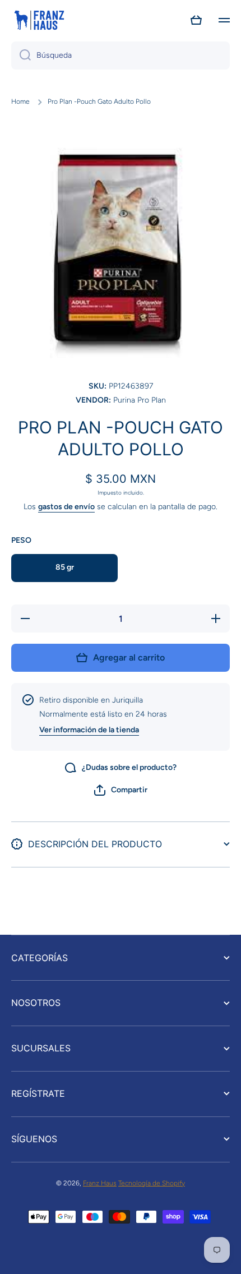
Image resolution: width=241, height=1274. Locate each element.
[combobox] (120, 55)
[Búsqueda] (21, 55)
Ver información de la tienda (89, 730)
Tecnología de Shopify (151, 1183)
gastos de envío (66, 506)
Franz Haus (100, 1183)
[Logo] (39, 20)
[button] (196, 20)
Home (20, 101)
